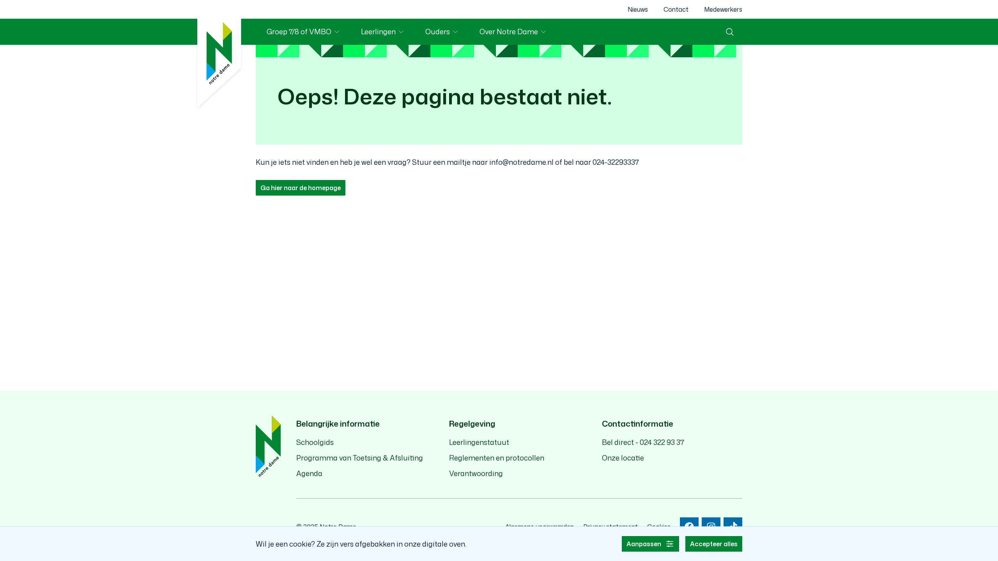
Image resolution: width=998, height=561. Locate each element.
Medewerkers (723, 9)
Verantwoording (476, 473)
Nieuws (638, 9)
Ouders (447, 32)
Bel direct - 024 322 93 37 (643, 442)
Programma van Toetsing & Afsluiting (359, 458)
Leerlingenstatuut (479, 442)
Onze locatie (623, 458)
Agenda (309, 473)
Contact (676, 9)
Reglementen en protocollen (496, 458)
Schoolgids (315, 442)
